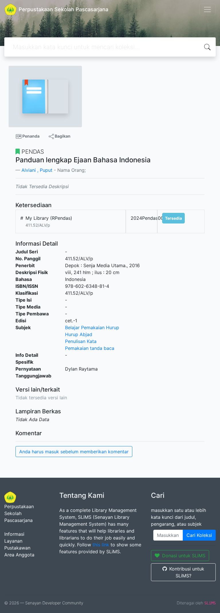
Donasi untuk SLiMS (183, 555)
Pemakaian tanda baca (89, 348)
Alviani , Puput (36, 170)
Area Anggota (19, 555)
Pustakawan (17, 548)
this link (101, 545)
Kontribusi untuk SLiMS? (186, 572)
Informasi (14, 534)
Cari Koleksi (199, 535)
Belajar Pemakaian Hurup (92, 327)
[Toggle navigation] (207, 9)
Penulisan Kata (81, 341)
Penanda (30, 136)
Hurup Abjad (78, 334)
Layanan (13, 541)
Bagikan (62, 136)
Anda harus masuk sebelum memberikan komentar (74, 451)
